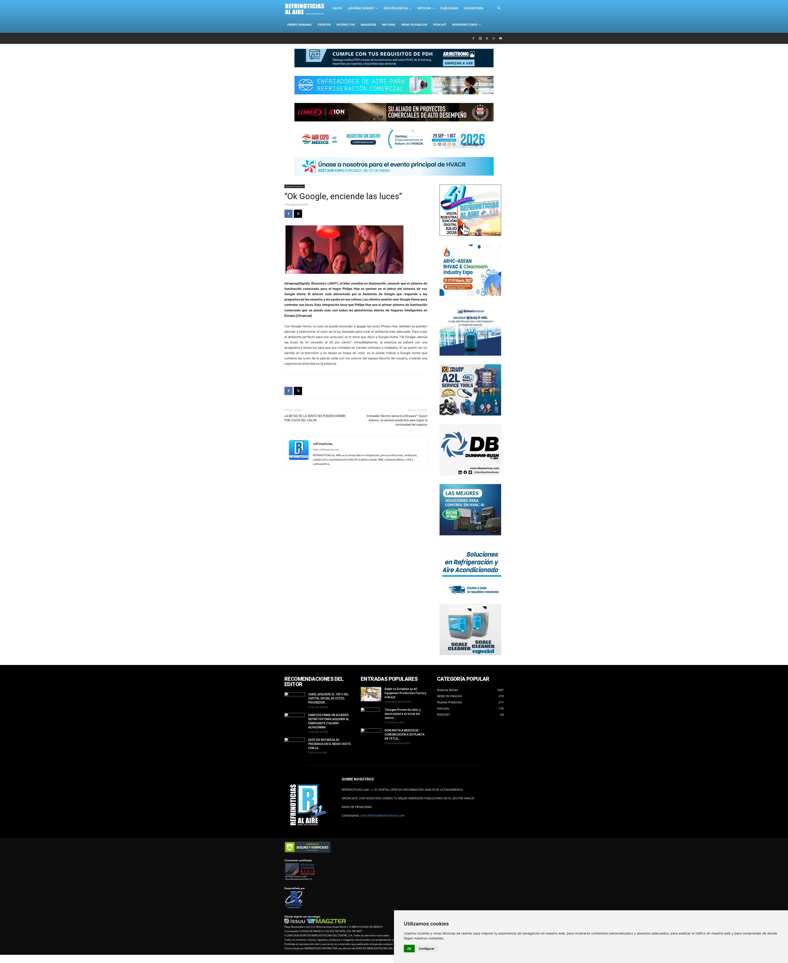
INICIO (337, 8)
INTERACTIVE (346, 24)
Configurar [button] (426, 948)
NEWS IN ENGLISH (414, 24)
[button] (499, 8)
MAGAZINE (368, 24)
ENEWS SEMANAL (299, 24)
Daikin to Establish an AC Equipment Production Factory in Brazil (405, 693)
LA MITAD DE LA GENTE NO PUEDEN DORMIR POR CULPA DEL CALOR (314, 418)
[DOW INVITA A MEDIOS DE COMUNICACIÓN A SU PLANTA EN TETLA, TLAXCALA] (371, 734)
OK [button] (409, 948)
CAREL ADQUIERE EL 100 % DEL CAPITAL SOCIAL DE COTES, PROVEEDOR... (328, 698)
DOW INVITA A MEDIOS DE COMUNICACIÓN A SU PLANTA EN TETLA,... (404, 734)
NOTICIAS (424, 8)
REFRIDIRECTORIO (465, 24)
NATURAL (389, 24)
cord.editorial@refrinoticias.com (382, 815)
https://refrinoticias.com (326, 449)
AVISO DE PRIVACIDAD (357, 807)
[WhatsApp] (494, 38)
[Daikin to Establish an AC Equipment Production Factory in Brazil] (371, 694)
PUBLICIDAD (449, 8)
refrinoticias (322, 444)
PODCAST (439, 24)
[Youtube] (500, 38)
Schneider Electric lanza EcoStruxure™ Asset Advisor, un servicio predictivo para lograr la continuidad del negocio (397, 420)
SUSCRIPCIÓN (473, 8)
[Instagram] (480, 38)
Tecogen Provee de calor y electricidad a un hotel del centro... (403, 714)
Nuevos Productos (295, 186)
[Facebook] (473, 38)
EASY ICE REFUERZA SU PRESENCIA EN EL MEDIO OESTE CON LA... (329, 744)
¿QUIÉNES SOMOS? (361, 8)
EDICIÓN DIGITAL (396, 8)
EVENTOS (324, 24)
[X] (487, 38)
